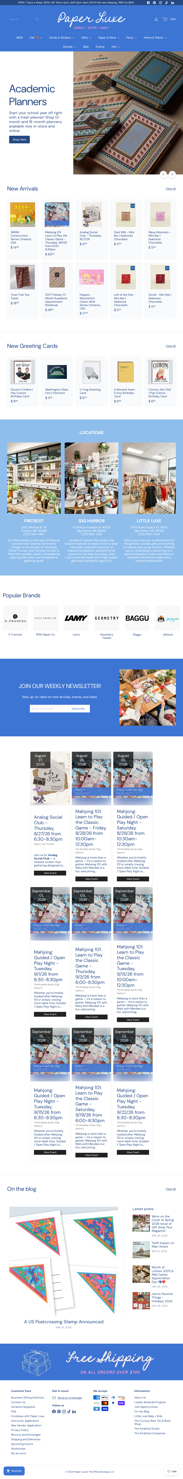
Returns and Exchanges (26, 1435)
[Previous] (163, 174)
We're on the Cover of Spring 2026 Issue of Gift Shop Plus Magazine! (163, 1224)
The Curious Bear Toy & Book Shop (152, 1422)
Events (100, 47)
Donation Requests (23, 1407)
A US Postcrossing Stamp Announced (63, 1322)
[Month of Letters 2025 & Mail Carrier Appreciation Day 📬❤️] (141, 1274)
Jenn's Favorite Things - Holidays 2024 (162, 1297)
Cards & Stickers (60, 37)
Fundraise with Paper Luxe (27, 1416)
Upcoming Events (22, 1444)
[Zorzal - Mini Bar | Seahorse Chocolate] (160, 287)
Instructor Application (25, 1421)
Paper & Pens (107, 37)
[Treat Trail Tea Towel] (22, 285)
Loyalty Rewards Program (150, 1402)
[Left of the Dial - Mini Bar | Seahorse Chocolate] (125, 289)
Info (114, 47)
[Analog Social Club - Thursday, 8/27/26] (91, 224)
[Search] (37, 19)
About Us (140, 1397)
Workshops (18, 1448)
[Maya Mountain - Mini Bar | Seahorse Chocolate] (160, 226)
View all (171, 188)
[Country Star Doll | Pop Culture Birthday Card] (160, 381)
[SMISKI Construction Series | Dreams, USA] (22, 226)
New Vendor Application (26, 1425)
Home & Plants (154, 37)
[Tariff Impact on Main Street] (141, 1249)
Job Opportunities (146, 1407)
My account (18, 1453)
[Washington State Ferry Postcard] (57, 380)
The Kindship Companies (150, 1433)
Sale (86, 47)
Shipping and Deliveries (26, 1439)
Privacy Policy (20, 1430)
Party (130, 37)
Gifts (84, 37)
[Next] (172, 174)
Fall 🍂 (34, 37)
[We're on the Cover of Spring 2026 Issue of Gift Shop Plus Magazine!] (141, 1223)
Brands (68, 47)
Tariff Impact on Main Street (163, 1244)
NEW (19, 37)
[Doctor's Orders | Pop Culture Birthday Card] (22, 381)
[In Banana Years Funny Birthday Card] (125, 381)
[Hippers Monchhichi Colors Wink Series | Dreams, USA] (91, 290)
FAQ (13, 1411)
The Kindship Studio (147, 1428)
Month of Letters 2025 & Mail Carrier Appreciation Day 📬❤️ (163, 1274)
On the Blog (141, 1411)
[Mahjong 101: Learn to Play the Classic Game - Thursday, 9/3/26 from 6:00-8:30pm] (57, 229)
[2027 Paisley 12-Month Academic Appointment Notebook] (57, 289)
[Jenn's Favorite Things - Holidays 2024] (141, 1300)
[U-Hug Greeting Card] (91, 380)
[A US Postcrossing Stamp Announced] (63, 1261)
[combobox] (24, 19)
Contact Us (18, 1402)
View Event (50, 873)
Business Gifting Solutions (27, 1397)
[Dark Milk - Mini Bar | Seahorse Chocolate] (125, 224)
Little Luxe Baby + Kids (148, 1416)
